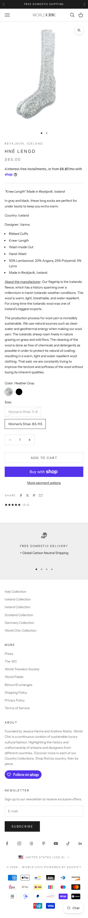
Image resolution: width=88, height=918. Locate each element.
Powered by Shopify (62, 867)
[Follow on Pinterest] (43, 843)
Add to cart (44, 458)
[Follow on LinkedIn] (80, 843)
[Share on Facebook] (21, 495)
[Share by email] (40, 495)
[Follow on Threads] (31, 843)
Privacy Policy (15, 700)
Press (9, 654)
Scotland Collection (19, 615)
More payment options (44, 483)
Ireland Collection (17, 607)
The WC (11, 661)
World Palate (14, 677)
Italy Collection (15, 591)
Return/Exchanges (18, 685)
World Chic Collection (20, 630)
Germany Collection (19, 623)
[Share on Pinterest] (34, 495)
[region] (44, 546)
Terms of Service (17, 708)
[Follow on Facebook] (7, 843)
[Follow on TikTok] (68, 843)
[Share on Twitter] (27, 495)
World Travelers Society (22, 669)
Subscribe (22, 826)
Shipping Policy (16, 692)
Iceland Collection (18, 599)
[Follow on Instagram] (19, 843)
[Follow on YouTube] (56, 843)
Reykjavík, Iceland (24, 143)
